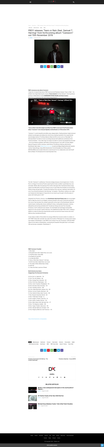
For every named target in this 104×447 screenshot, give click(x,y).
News (41, 27)
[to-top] (102, 444)
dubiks (31, 37)
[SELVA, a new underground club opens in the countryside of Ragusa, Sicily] (32, 390)
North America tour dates (33, 344)
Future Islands (67, 342)
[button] (30, 2)
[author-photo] (52, 372)
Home (29, 25)
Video (44, 27)
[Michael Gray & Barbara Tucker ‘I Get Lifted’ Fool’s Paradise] (32, 406)
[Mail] (46, 377)
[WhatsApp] (51, 66)
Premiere (41, 435)
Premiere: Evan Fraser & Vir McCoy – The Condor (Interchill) (38, 359)
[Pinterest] (48, 66)
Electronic (34, 25)
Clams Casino (54, 342)
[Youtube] (64, 377)
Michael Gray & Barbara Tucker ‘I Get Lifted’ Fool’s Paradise (55, 404)
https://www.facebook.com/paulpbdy (37, 319)
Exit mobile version (52, 445)
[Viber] (61, 66)
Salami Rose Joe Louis (46, 146)
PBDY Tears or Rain (54, 344)
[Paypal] (49, 377)
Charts (58, 438)
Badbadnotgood (36, 342)
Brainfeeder (43, 342)
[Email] (55, 66)
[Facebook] (41, 66)
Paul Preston (42, 344)
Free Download (70, 435)
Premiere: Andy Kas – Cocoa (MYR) (67, 358)
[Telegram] (58, 66)
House (36, 435)
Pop (50, 435)
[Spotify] (57, 377)
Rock (53, 435)
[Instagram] (42, 377)
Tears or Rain (70, 344)
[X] (45, 66)
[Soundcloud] (53, 377)
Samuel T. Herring (63, 344)
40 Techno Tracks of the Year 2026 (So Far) (51, 395)
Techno (46, 435)
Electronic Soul (36, 27)
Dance (57, 435)
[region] (52, 79)
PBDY (48, 344)
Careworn (49, 342)
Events (45, 438)
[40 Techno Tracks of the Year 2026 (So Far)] (32, 398)
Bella (39, 405)
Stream (54, 438)
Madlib (73, 342)
